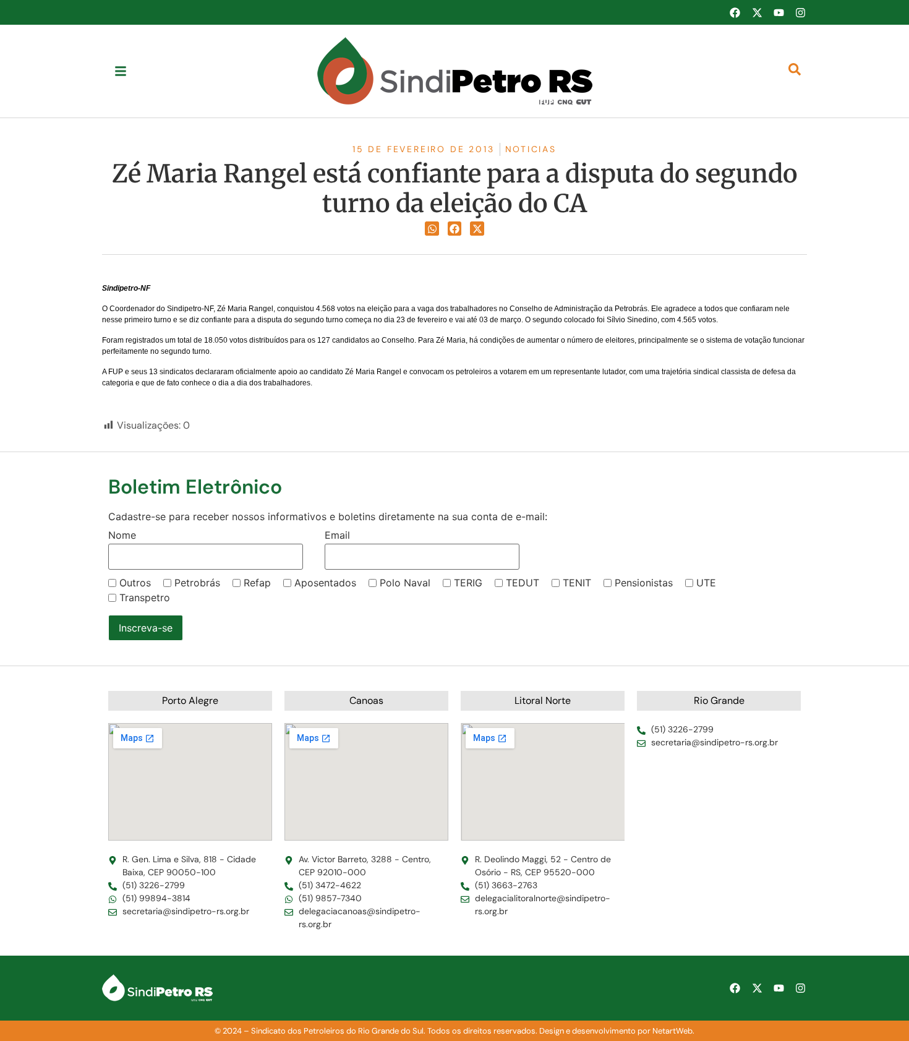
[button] (432, 228)
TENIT (577, 583)
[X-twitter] (757, 12)
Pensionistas (644, 583)
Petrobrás (197, 583)
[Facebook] (734, 12)
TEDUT (522, 583)
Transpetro (144, 597)
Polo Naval (405, 583)
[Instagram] (801, 12)
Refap (257, 583)
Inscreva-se (146, 628)
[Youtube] (778, 12)
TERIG (468, 583)
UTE (706, 583)
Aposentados (325, 583)
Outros (135, 583)
